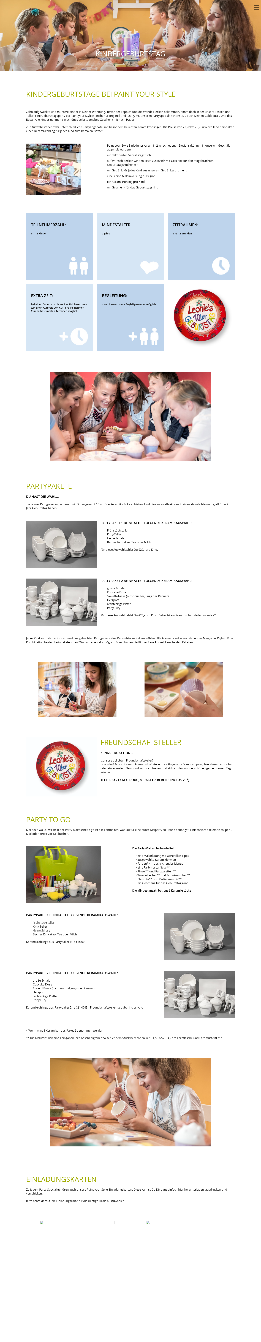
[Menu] (256, 8)
